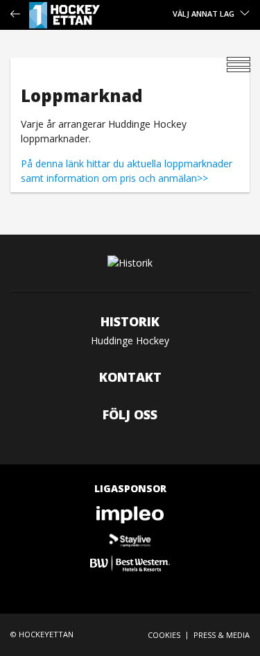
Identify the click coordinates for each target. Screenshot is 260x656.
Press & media (221, 635)
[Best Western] (130, 563)
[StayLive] (130, 539)
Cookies (164, 635)
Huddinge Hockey (130, 340)
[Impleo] (130, 514)
